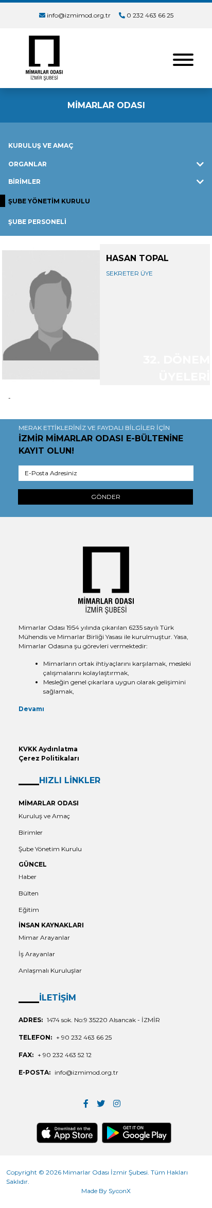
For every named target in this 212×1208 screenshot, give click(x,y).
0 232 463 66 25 (150, 15)
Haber (28, 877)
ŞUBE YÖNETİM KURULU (49, 201)
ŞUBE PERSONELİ (37, 222)
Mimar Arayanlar (44, 937)
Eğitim (29, 909)
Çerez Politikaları (49, 758)
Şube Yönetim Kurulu (50, 849)
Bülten (29, 893)
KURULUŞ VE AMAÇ (40, 145)
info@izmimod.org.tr (79, 15)
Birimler (31, 832)
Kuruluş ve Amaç (44, 816)
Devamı (31, 709)
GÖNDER (105, 497)
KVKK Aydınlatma (48, 749)
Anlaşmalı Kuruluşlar (50, 970)
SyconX (120, 1191)
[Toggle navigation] (183, 58)
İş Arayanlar (37, 954)
